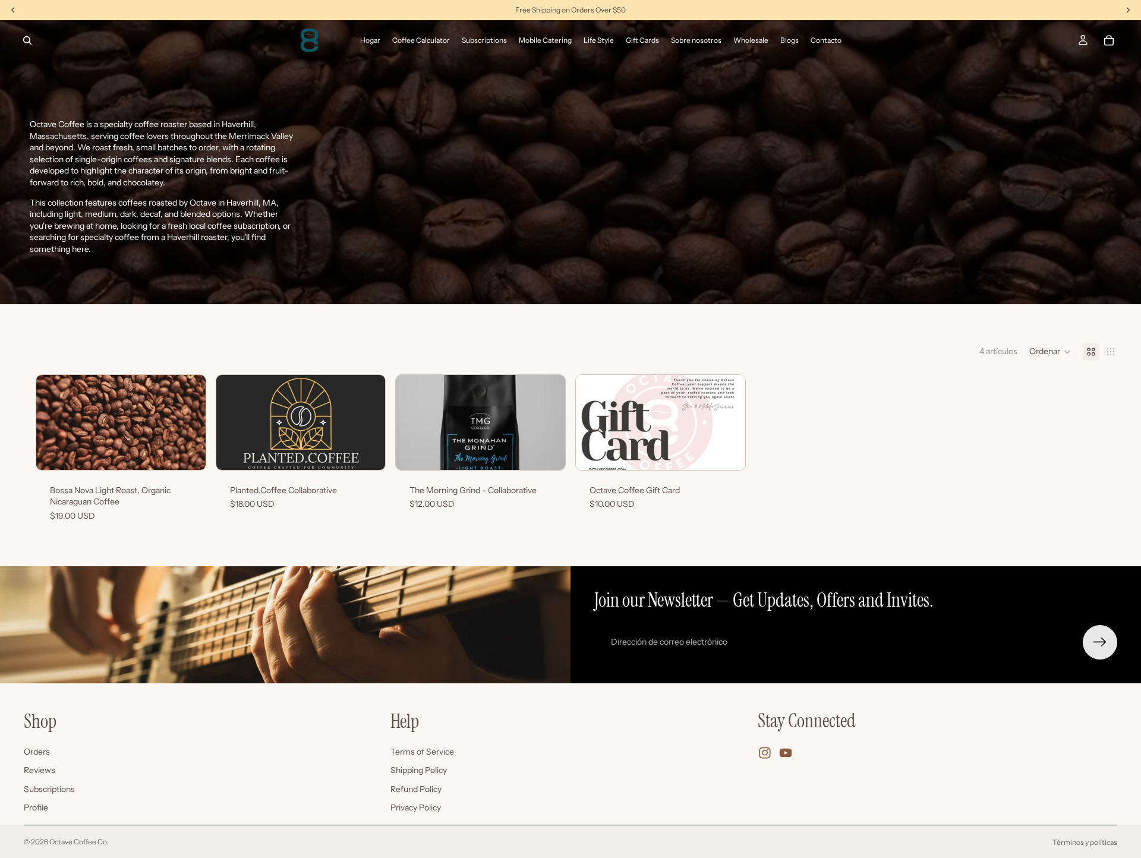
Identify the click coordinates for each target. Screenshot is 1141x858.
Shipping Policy (418, 770)
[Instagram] (765, 753)
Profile (36, 808)
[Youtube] (785, 753)
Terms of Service (422, 751)
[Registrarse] (1100, 642)
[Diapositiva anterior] (54, 422)
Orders (37, 751)
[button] (1050, 352)
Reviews (39, 770)
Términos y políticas (1084, 842)
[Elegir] (187, 451)
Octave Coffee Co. (78, 841)
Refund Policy (416, 789)
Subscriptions (49, 789)
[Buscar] (27, 40)
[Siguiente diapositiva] (188, 422)
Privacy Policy (415, 808)
